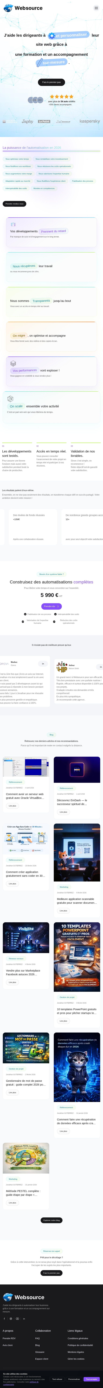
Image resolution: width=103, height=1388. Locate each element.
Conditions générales (78, 1338)
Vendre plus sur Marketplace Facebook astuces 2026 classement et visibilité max (23, 974)
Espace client (41, 1359)
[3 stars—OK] (61, 96)
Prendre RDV (9, 1338)
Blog (37, 1345)
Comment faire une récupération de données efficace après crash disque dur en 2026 (76, 1123)
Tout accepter (91, 1379)
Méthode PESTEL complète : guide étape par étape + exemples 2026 (23, 1195)
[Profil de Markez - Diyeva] (22, 664)
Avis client (7, 1345)
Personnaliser (74, 1379)
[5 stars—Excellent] (71, 96)
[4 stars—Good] (66, 96)
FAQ (37, 1338)
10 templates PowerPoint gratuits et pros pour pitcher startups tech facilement (77, 1013)
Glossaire (39, 1352)
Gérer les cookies (76, 1359)
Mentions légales (76, 1352)
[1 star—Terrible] (52, 96)
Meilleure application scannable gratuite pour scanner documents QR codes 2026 (76, 903)
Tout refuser (57, 1379)
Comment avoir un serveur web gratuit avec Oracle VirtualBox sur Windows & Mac (24, 798)
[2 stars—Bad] (56, 96)
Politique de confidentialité (80, 1345)
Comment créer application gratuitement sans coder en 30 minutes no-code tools (24, 876)
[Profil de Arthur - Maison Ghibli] (79, 667)
